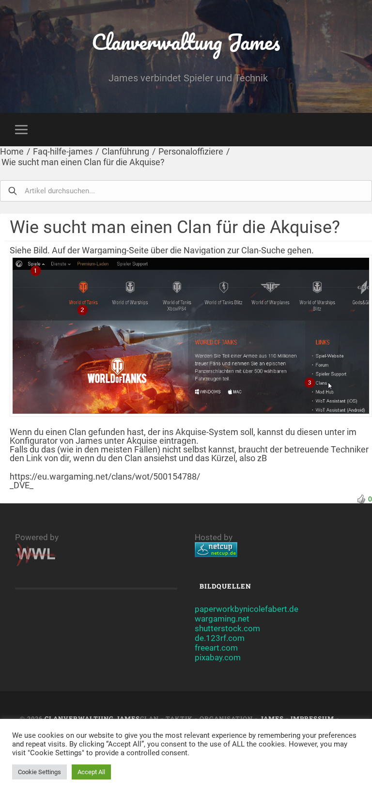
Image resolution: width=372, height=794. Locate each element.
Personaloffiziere (190, 151)
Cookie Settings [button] (39, 772)
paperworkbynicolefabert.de (246, 609)
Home (12, 151)
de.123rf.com (220, 638)
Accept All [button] (91, 772)
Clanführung (125, 151)
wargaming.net (222, 618)
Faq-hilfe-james (63, 151)
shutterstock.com (227, 628)
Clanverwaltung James (186, 41)
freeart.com (216, 648)
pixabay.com (218, 657)
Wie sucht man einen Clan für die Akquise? (83, 162)
